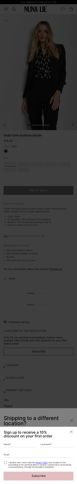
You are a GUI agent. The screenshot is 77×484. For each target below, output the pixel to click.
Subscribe (39, 476)
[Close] (71, 431)
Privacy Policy (42, 462)
